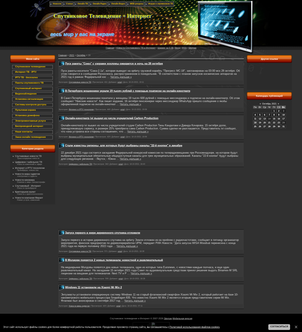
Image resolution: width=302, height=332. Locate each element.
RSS (184, 48)
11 (255, 118)
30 (279, 126)
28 (269, 126)
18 (255, 122)
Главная (110, 48)
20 (264, 122)
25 (255, 126)
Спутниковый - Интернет (28, 186)
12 (260, 118)
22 (274, 122)
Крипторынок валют (25, 192)
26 (260, 126)
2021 (71, 55)
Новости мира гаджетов (27, 174)
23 (279, 122)
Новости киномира (25, 180)
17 (283, 118)
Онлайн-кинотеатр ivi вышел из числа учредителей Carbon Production (111, 118)
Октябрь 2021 (269, 103)
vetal (120, 82)
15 (274, 118)
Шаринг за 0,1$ (165, 48)
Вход (177, 48)
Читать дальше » (121, 76)
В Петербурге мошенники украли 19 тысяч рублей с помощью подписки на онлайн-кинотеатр (127, 90)
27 (264, 126)
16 (279, 118)
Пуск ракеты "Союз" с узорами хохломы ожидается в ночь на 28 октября (114, 63)
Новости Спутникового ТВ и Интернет (136, 48)
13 (264, 118)
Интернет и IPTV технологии (30, 168)
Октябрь (81, 55)
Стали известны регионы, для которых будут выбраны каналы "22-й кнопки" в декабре (123, 145)
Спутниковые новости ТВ (28, 156)
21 (269, 122)
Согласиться (279, 326)
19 (260, 122)
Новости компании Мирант (29, 197)
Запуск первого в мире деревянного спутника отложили (102, 232)
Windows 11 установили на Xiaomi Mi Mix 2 (93, 287)
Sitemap (192, 48)
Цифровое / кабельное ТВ (28, 162)
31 (283, 126)
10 (283, 115)
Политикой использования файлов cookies (194, 327)
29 (274, 126)
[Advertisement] (151, 198)
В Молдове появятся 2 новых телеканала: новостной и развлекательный (114, 260)
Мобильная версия (182, 318)
